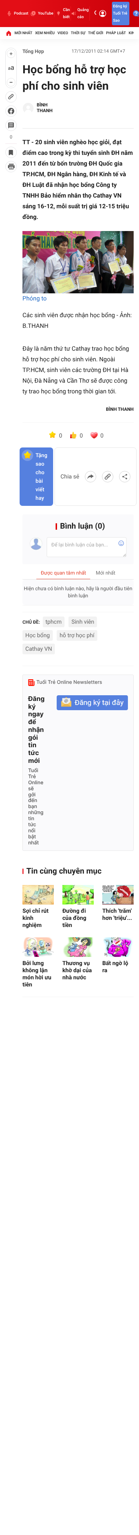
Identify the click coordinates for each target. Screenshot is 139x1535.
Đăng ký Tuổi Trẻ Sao (120, 13)
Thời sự (78, 33)
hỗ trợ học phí (77, 635)
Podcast (21, 13)
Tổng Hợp (33, 51)
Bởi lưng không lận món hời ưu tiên (36, 974)
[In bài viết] (11, 166)
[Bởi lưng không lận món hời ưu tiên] (38, 947)
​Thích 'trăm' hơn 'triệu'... (117, 914)
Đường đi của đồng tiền (74, 917)
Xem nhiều (45, 33)
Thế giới (95, 33)
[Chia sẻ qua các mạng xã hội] (124, 476)
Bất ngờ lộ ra (115, 967)
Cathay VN (38, 648)
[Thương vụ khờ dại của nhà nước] (78, 947)
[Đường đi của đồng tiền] (78, 895)
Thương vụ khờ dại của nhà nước (77, 970)
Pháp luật (116, 33)
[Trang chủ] (8, 33)
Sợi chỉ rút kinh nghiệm (35, 917)
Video (62, 33)
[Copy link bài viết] (107, 476)
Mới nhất (23, 33)
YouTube (45, 13)
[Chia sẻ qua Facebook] (90, 476)
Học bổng (37, 635)
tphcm (54, 621)
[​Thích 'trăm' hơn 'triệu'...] (118, 895)
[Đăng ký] (92, 703)
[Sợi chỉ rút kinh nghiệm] (38, 895)
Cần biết (66, 13)
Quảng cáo (83, 13)
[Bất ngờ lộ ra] (118, 947)
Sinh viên (82, 621)
